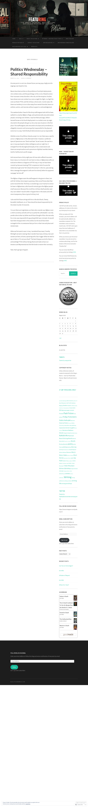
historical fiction (63, 423)
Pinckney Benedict (63, 444)
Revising (73, 447)
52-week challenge (62, 400)
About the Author (32, 38)
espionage (66, 410)
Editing (61, 410)
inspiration (62, 428)
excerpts (71, 410)
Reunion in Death (64, 625)
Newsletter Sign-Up (18, 42)
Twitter (62, 491)
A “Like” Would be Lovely (67, 390)
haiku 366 (73, 420)
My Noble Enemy (74, 433)
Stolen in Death (64, 596)
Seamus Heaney (70, 455)
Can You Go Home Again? (66, 566)
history (69, 423)
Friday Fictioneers (70, 417)
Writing (67, 477)
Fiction (61, 413)
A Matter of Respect (64, 575)
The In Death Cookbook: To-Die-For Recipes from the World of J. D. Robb (66, 605)
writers (67, 473)
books (65, 405)
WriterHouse (62, 473)
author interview (69, 400)
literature (65, 430)
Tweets (61, 357)
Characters (69, 405)
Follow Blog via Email (18, 653)
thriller (69, 463)
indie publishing (72, 425)
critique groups (66, 407)
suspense (70, 460)
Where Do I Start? (64, 585)
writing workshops (66, 483)
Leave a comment (26, 78)
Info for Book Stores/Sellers (66, 42)
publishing (64, 447)
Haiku (61, 420)
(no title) (61, 570)
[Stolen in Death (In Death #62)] (75, 600)
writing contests (68, 480)
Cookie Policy (28, 803)
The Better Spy (65, 463)
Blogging (61, 405)
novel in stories (68, 441)
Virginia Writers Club (68, 471)
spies (72, 458)
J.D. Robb (62, 598)
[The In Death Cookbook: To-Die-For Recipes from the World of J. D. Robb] (75, 605)
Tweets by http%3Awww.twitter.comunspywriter (68, 497)
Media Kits (34, 46)
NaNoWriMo (63, 435)
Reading (69, 447)
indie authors (66, 425)
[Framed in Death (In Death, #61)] (75, 616)
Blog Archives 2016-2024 (19, 46)
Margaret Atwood (67, 433)
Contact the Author (33, 42)
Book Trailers (70, 38)
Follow (14, 667)
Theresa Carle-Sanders (65, 609)
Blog (20, 38)
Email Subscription (65, 519)
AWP (68, 403)
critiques (70, 407)
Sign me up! (64, 540)
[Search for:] (68, 273)
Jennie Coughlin (70, 428)
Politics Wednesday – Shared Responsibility (29, 71)
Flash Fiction (69, 413)
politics (74, 444)
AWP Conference (72, 403)
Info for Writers (48, 42)
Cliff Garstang (74, 405)
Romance (69, 452)
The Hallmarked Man (66, 619)
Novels (73, 441)
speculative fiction (67, 458)
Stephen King (65, 460)
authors (74, 400)
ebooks (74, 407)
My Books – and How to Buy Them (51, 38)
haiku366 (67, 420)
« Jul (60, 338)
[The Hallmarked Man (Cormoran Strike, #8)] (75, 623)
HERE (74, 252)
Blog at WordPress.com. (17, 681)
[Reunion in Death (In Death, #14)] (75, 629)
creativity (61, 407)
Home (13, 38)
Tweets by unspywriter (65, 360)
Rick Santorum (66, 449)
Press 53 (60, 447)
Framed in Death (64, 612)
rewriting (61, 449)
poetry (70, 444)
